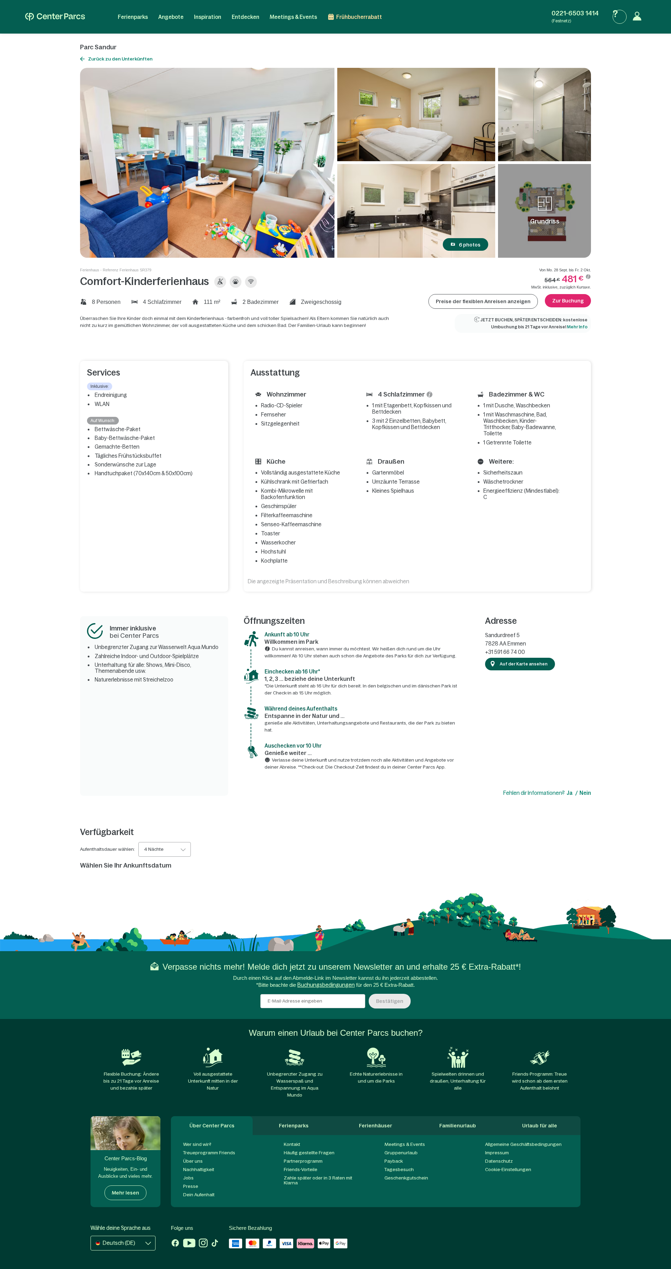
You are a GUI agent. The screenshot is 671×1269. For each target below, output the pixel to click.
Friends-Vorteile (300, 1169)
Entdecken (245, 17)
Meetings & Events (293, 17)
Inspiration (207, 17)
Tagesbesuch (399, 1169)
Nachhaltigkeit (198, 1169)
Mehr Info (577, 327)
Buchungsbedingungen (326, 985)
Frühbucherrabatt (359, 17)
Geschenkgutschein (406, 1178)
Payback (393, 1161)
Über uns (193, 1161)
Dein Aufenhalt (199, 1194)
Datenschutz (499, 1161)
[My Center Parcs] (639, 17)
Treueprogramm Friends (209, 1152)
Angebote (170, 17)
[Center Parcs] (55, 17)
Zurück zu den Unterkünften (120, 59)
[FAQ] (620, 17)
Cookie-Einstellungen (508, 1169)
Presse (190, 1186)
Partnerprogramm (303, 1161)
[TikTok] (214, 1244)
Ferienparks (133, 17)
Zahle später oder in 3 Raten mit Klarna (318, 1180)
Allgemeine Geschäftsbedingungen (523, 1144)
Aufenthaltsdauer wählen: (107, 849)
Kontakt (292, 1144)
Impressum (497, 1152)
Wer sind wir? (197, 1144)
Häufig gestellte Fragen (309, 1152)
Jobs (188, 1178)
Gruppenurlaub (401, 1152)
